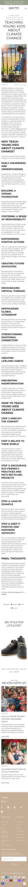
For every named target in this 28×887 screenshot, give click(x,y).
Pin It (22, 604)
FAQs (18, 828)
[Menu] (2, 8)
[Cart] (25, 8)
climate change (14, 15)
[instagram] (8, 807)
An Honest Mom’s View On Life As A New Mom (13, 770)
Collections (4, 821)
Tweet (15, 604)
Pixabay (4, 594)
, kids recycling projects (14, 19)
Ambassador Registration (4, 836)
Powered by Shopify (17, 873)
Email (15, 608)
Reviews (3, 825)
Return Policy (20, 834)
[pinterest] (14, 807)
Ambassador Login (4, 841)
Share (7, 604)
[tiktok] (21, 807)
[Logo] (14, 8)
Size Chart (19, 825)
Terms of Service (21, 840)
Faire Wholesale (5, 845)
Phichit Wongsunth (14, 592)
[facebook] (2, 807)
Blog (2, 828)
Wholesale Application (4, 832)
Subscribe (14, 864)
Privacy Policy (20, 837)
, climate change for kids (14, 17)
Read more (5, 736)
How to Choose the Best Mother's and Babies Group (13, 719)
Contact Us (20, 821)
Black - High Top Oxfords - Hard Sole (14, 669)
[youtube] (2, 812)
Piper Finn (19, 129)
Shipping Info (20, 831)
